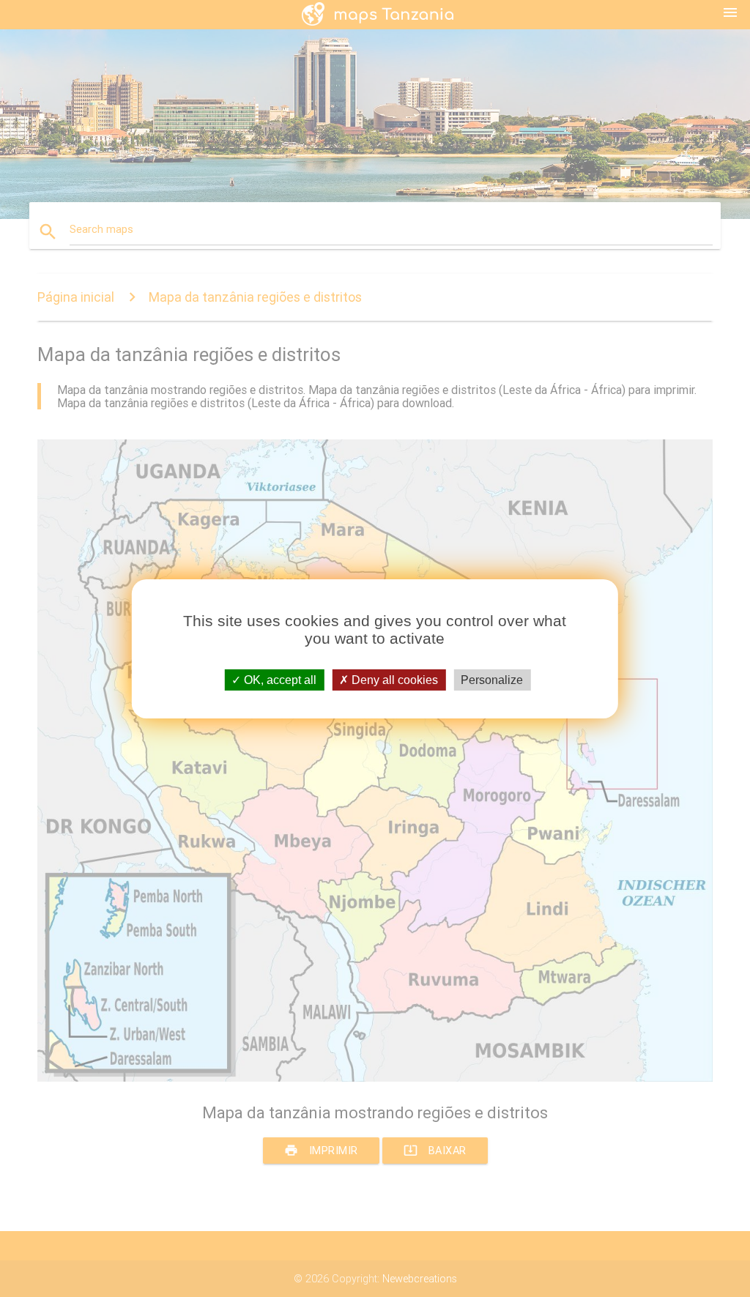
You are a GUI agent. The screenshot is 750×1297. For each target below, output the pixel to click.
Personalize (492, 679)
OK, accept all (278, 679)
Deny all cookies (393, 679)
